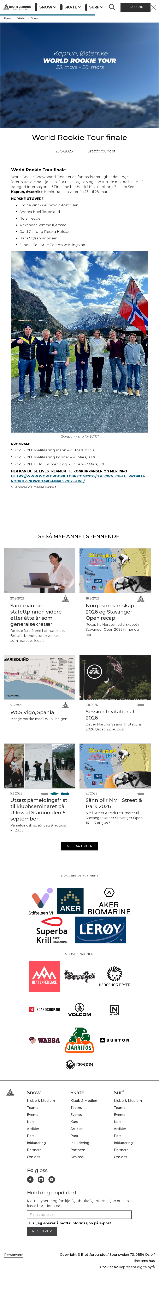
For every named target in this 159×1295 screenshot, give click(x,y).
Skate (77, 1092)
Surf (119, 1092)
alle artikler (79, 846)
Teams (33, 1108)
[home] (18, 7)
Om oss (33, 1157)
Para (31, 1136)
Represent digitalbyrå (137, 1267)
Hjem (7, 18)
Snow (34, 18)
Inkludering (36, 1143)
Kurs (31, 1122)
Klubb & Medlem (41, 1101)
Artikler (21, 18)
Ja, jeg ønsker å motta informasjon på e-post (70, 1223)
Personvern (13, 1255)
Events (33, 1115)
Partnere (34, 1150)
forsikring (135, 7)
